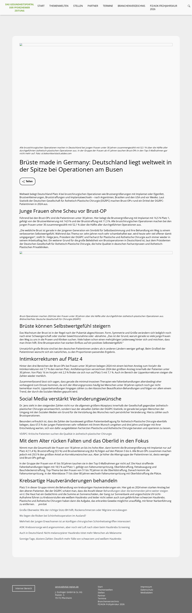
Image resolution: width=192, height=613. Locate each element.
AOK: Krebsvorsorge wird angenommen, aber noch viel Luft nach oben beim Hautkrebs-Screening (75, 527)
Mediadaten (147, 592)
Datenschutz (147, 589)
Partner (93, 5)
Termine (108, 5)
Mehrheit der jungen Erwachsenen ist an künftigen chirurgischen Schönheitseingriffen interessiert (75, 521)
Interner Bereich (23, 588)
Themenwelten (58, 5)
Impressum (146, 586)
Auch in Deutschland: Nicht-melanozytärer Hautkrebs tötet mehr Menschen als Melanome (71, 533)
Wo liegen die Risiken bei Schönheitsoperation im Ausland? (53, 515)
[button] (189, 5)
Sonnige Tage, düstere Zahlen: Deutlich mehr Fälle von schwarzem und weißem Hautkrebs (70, 538)
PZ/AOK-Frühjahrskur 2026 (163, 7)
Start (41, 5)
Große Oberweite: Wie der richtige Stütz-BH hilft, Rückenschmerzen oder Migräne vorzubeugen (73, 510)
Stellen (78, 5)
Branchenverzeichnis (131, 5)
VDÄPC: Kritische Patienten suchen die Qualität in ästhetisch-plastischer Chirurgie (66, 433)
